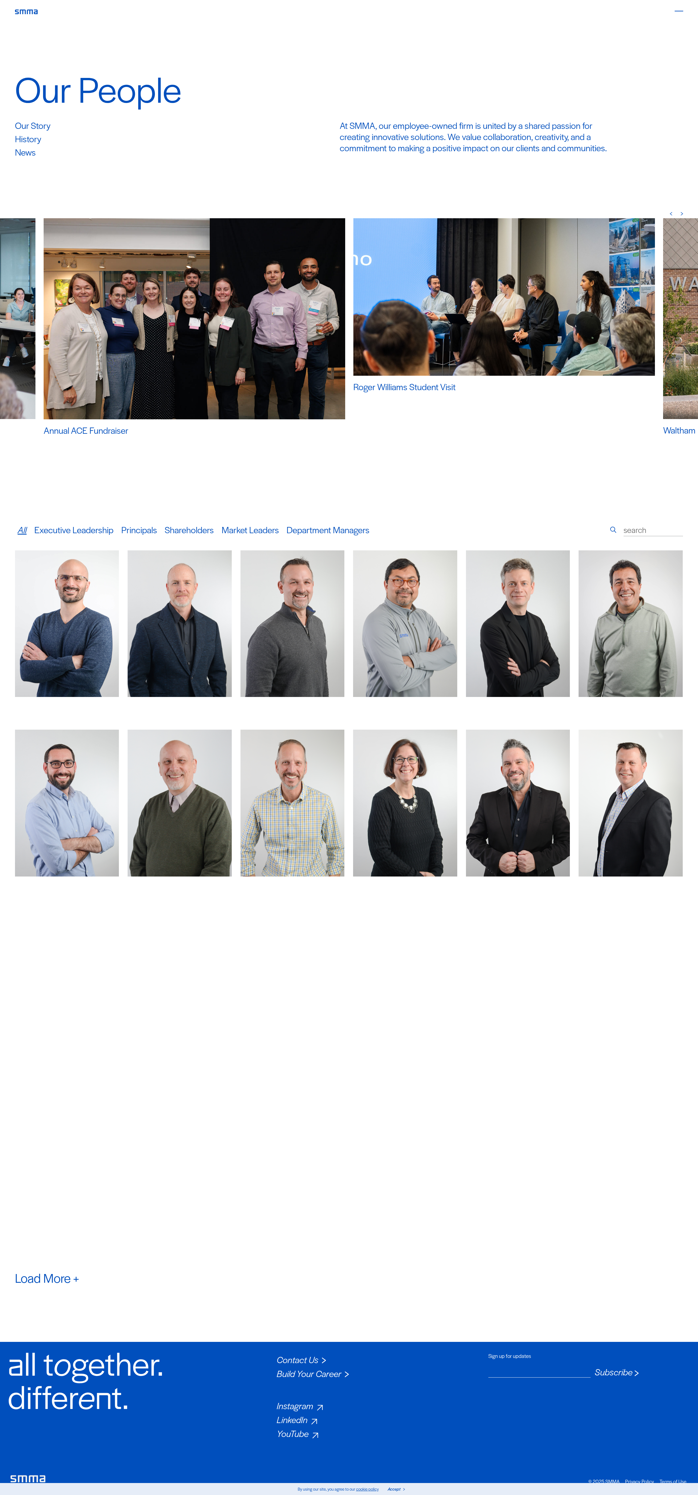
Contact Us (297, 1359)
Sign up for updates (509, 1356)
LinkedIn (292, 1419)
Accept (394, 1489)
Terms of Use (673, 1481)
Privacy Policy (639, 1481)
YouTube (293, 1433)
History (28, 138)
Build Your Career (309, 1373)
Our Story (32, 125)
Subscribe (614, 1372)
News (25, 152)
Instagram (295, 1405)
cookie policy (367, 1489)
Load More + (47, 1277)
